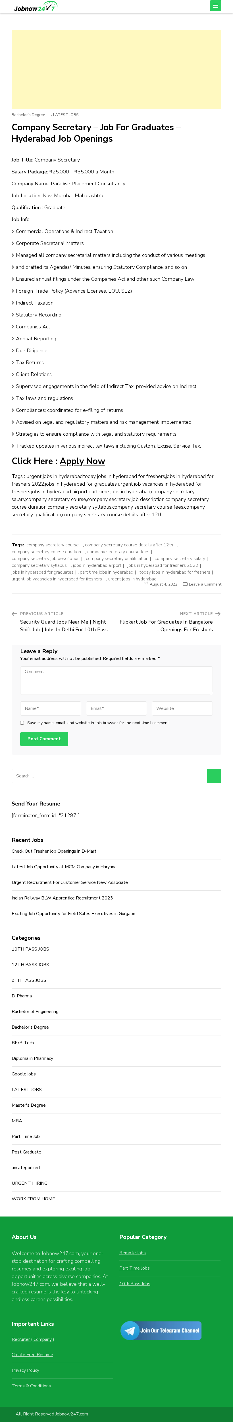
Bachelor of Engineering (35, 1011)
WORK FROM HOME (33, 1199)
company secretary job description (46, 558)
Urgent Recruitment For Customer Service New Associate (70, 882)
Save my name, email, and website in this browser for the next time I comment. (98, 723)
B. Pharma (22, 996)
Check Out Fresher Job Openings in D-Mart (54, 851)
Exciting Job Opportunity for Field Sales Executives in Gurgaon (73, 914)
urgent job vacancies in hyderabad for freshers (57, 579)
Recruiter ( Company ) (33, 1339)
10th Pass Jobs (134, 1284)
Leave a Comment (205, 584)
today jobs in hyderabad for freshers (175, 572)
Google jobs (24, 1074)
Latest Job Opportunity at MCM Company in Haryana (64, 867)
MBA (17, 1121)
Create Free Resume (32, 1355)
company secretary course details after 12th (129, 545)
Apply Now (82, 461)
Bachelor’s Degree (28, 115)
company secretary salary (180, 558)
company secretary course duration (46, 552)
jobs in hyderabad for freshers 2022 (163, 565)
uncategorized (26, 1168)
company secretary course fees (118, 552)
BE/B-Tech (23, 1043)
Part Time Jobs (134, 1268)
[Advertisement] (116, 69)
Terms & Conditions (31, 1386)
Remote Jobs (132, 1253)
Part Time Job (26, 1136)
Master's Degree (29, 1105)
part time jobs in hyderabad (106, 572)
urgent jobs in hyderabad (132, 579)
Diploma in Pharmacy (32, 1058)
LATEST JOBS (66, 115)
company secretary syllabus (39, 565)
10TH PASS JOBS (30, 949)
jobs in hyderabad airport (97, 565)
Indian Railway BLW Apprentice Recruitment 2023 (62, 898)
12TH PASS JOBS (30, 965)
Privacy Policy (25, 1370)
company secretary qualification (117, 558)
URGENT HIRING (29, 1183)
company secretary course (52, 545)
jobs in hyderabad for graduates (43, 572)
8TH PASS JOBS (29, 980)
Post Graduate (26, 1152)
